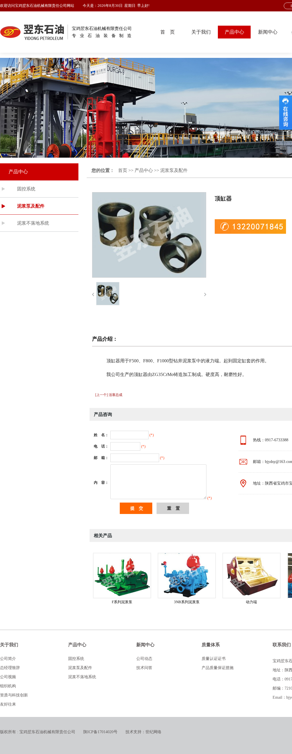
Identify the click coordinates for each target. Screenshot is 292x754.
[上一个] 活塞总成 (108, 395)
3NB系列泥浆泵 (187, 602)
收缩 (285, 112)
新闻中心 (267, 32)
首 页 (167, 32)
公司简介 (8, 659)
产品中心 (234, 32)
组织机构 (8, 686)
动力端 (251, 602)
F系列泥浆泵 (122, 602)
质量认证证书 (214, 659)
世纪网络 (153, 732)
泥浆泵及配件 (30, 206)
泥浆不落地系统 (33, 223)
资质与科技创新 (14, 695)
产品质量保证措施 (218, 668)
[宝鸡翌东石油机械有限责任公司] (34, 32)
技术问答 (144, 668)
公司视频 (8, 677)
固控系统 (26, 188)
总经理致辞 (10, 668)
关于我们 (201, 32)
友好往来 (8, 704)
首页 (122, 170)
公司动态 (144, 659)
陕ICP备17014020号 (100, 732)
